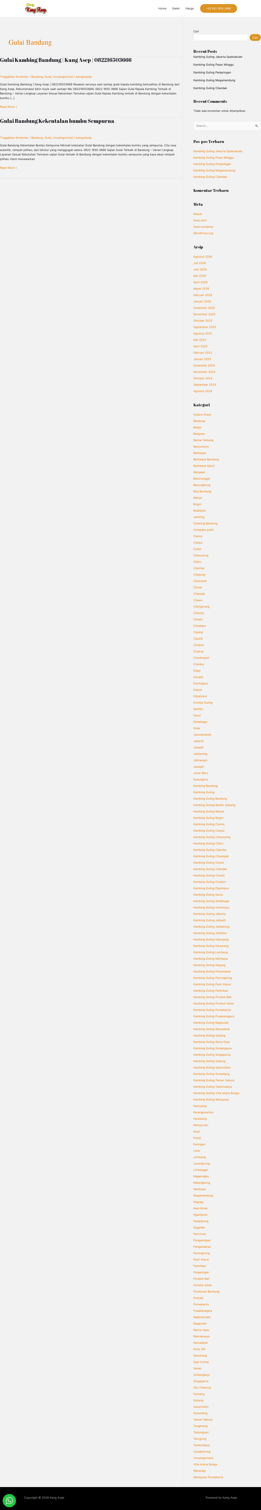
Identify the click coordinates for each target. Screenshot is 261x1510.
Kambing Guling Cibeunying (211, 837)
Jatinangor (200, 760)
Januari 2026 (202, 301)
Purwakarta (201, 1304)
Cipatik (198, 638)
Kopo (196, 1131)
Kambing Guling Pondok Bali (212, 997)
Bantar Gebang (203, 440)
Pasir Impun (201, 1259)
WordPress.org (203, 233)
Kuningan (199, 1144)
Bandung (37, 76)
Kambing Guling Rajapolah (211, 1022)
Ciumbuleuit (201, 658)
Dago (197, 670)
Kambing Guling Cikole (208, 862)
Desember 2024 (204, 365)
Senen (197, 1368)
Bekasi (197, 497)
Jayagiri (198, 766)
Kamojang (200, 1106)
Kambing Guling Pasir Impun (212, 984)
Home (162, 8)
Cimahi (198, 619)
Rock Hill (199, 1349)
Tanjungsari (201, 1432)
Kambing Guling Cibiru (208, 843)
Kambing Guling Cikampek (211, 856)
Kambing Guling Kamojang (211, 939)
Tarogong (199, 1438)
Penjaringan (201, 1272)
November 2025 (204, 314)
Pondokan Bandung (206, 1291)
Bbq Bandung (202, 491)
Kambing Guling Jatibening (211, 926)
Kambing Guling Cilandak (210, 88)
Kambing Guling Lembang (210, 952)
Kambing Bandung (205, 786)
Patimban (199, 1266)
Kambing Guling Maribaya (210, 958)
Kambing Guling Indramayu (211, 907)
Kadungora (200, 779)
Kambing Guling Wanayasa (211, 1099)
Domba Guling (203, 702)
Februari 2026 (202, 295)
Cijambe (198, 568)
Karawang (200, 1118)
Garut (197, 715)
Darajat (198, 677)
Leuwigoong (201, 1163)
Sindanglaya (201, 1374)
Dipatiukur (200, 696)
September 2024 (204, 384)
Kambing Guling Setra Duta (211, 1042)
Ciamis (197, 536)
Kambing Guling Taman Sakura (213, 1080)
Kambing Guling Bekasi (208, 811)
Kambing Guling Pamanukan (212, 971)
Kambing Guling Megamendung (214, 80)
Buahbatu (199, 510)
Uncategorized (63, 76)
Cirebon (198, 645)
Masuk (197, 214)
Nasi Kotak (200, 1208)
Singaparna (200, 1381)
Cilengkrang (201, 606)
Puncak (198, 1298)
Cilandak (199, 594)
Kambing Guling (203, 792)
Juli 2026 (199, 263)
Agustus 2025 (202, 333)
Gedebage (200, 722)
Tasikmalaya (201, 1445)
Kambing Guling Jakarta (209, 914)
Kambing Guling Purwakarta (212, 1010)
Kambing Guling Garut (208, 894)
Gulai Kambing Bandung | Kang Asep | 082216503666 (66, 59)
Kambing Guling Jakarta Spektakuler (218, 57)
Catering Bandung (205, 523)
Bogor (197, 504)
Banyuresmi (201, 446)
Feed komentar (203, 226)
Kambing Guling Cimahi (209, 875)
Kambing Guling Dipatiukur (211, 888)
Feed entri (200, 220)
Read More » (8, 106)
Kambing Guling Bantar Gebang (214, 805)
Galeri (176, 8)
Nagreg (198, 1202)
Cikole (197, 587)
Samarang (200, 1355)
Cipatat (198, 632)
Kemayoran (200, 1125)
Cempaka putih (203, 529)
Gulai (48, 76)
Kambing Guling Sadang (209, 1035)
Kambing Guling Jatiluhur (210, 933)
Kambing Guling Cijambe (209, 850)
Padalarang (200, 1221)
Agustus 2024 (202, 391)
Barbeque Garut (203, 465)
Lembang (199, 1157)
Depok (197, 690)
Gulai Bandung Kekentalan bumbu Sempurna (57, 120)
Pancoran (199, 1234)
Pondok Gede (202, 1285)
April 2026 (200, 282)
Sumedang (200, 1413)
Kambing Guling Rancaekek (211, 1029)
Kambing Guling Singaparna (211, 1054)
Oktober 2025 (202, 320)
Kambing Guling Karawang (211, 946)
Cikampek (200, 581)
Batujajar (199, 472)
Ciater (197, 549)
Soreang (199, 1394)
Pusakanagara (202, 1310)
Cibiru (197, 561)
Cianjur (198, 542)
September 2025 (204, 327)
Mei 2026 (199, 276)
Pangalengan (202, 1240)
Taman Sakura (202, 1419)
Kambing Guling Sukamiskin (211, 1067)
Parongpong (201, 1253)
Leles (196, 1150)
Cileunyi (198, 613)
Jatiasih (198, 747)
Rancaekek (200, 1342)
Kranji (197, 1138)
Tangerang (200, 1426)
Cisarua (198, 651)
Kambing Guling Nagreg (209, 965)
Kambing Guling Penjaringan (212, 72)
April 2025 (200, 346)
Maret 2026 (201, 288)
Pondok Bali (201, 1278)
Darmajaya (200, 683)
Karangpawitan (203, 1112)
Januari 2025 (202, 359)
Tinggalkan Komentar (14, 76)
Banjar (197, 427)
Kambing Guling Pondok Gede (213, 1003)
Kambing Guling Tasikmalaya (212, 1086)
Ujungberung (202, 1451)
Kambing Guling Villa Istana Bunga (216, 1093)
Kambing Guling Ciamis (208, 824)
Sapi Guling (201, 1362)
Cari (196, 31)
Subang (198, 1400)
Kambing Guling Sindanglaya (212, 1048)
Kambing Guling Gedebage (211, 901)
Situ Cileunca (202, 1387)
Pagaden (199, 1227)
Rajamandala (201, 1317)
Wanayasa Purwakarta (208, 1477)
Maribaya (199, 1189)
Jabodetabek (202, 734)
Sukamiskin (200, 1406)
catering (198, 517)
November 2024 (204, 372)
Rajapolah (199, 1323)
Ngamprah (200, 1214)
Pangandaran (202, 1246)
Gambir (198, 709)
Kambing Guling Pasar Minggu (213, 64)
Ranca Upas (201, 1330)
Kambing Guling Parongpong (212, 978)
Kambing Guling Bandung (210, 798)
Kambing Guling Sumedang (211, 1074)
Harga (190, 8)
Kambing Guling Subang (209, 1061)
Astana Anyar (202, 414)
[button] (218, 8)
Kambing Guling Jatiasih (209, 920)
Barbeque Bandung (206, 459)
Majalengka (201, 1176)
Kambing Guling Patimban (210, 990)
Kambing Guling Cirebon (209, 882)
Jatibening (200, 754)
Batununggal (201, 478)
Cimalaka (199, 626)
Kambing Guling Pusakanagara (213, 1016)
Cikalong (199, 574)
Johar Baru (200, 773)
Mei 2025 (199, 340)
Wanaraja (199, 1470)
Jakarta (198, 741)
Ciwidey (198, 664)
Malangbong (201, 1182)
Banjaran (199, 433)
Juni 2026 (200, 269)
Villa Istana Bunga (205, 1464)
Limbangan (200, 1170)
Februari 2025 (202, 352)
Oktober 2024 (202, 378)
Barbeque (199, 453)
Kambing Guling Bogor (208, 818)
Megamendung (203, 1195)
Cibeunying (200, 555)
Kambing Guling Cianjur (209, 830)
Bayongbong (201, 485)
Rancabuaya (201, 1336)
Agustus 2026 (202, 256)
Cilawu (197, 600)
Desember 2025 (204, 308)
